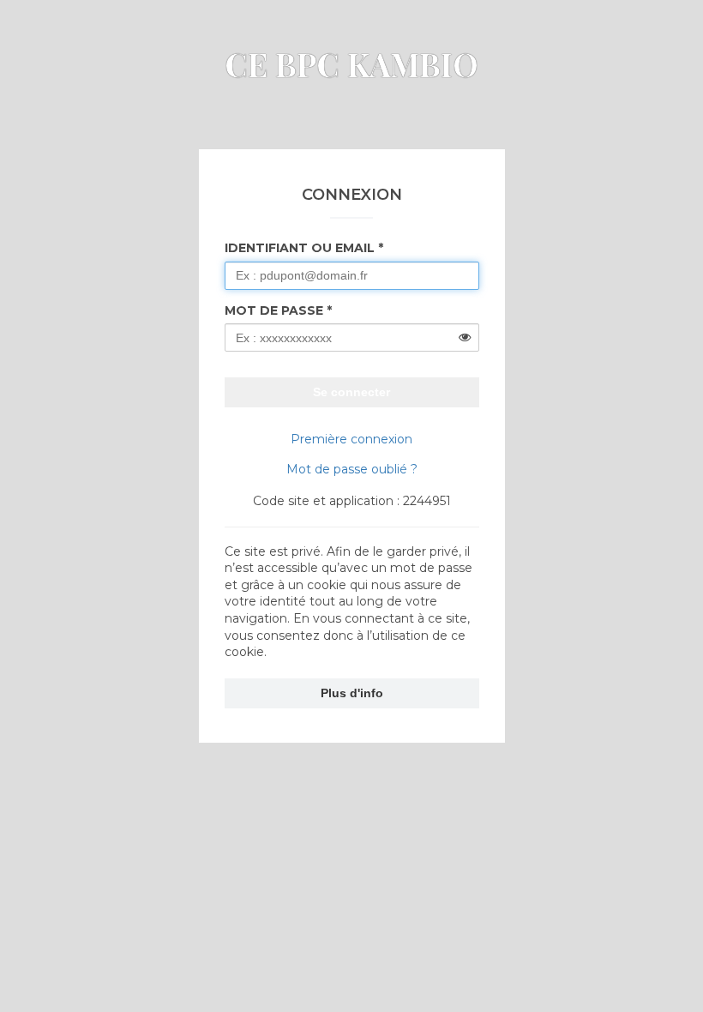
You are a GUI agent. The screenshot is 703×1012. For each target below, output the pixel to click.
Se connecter (351, 392)
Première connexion (351, 439)
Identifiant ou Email (300, 248)
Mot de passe (274, 310)
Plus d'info (352, 693)
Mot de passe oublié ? (352, 469)
